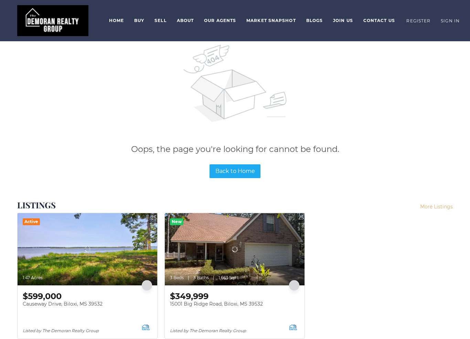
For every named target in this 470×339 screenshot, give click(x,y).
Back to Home (235, 171)
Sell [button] (160, 20)
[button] (52, 20)
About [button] (185, 20)
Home (116, 20)
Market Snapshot (271, 20)
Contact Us (379, 20)
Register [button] (418, 20)
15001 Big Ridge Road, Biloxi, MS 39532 (216, 304)
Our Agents (220, 20)
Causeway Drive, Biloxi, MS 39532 (63, 304)
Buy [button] (139, 20)
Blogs (314, 20)
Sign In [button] (450, 20)
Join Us (343, 20)
